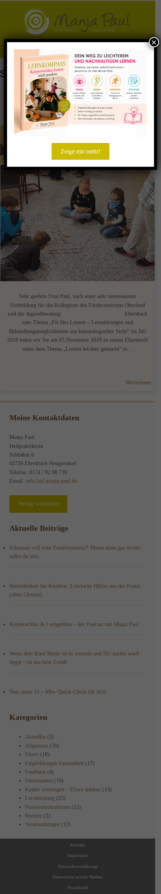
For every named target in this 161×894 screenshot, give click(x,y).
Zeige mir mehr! (80, 151)
